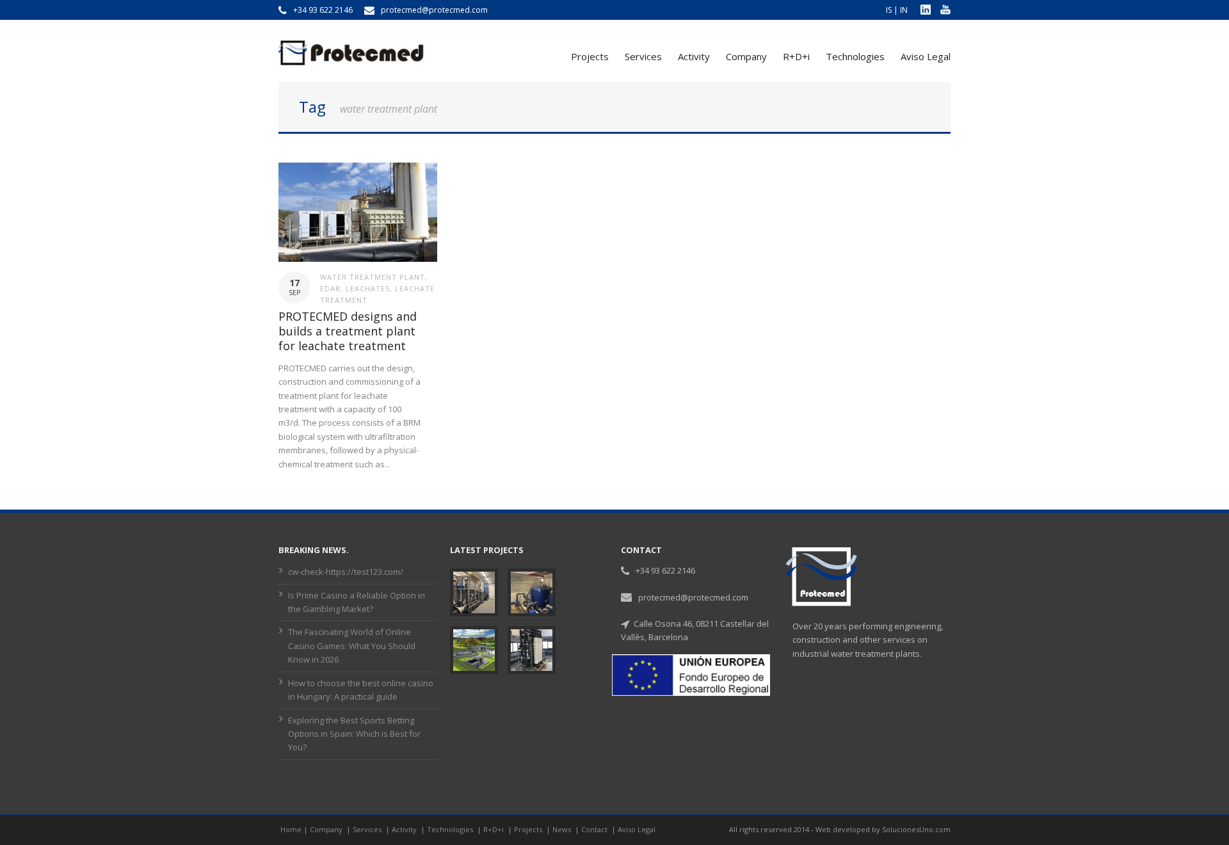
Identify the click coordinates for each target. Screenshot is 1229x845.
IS (889, 9)
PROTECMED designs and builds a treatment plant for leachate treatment (347, 331)
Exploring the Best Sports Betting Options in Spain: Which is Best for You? (354, 733)
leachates (368, 288)
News (562, 829)
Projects (590, 56)
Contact (595, 829)
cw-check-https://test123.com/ (345, 571)
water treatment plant (372, 277)
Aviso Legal (926, 56)
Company (746, 56)
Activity (694, 56)
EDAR (330, 288)
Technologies (855, 56)
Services (643, 56)
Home (290, 829)
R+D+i (796, 56)
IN (904, 9)
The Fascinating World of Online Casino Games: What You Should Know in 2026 (351, 645)
